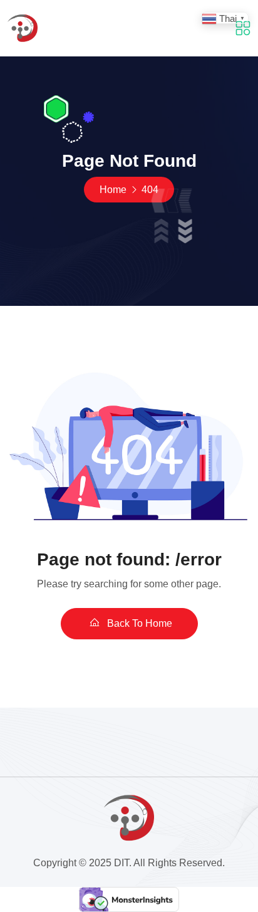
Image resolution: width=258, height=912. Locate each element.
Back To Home (138, 623)
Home (113, 189)
